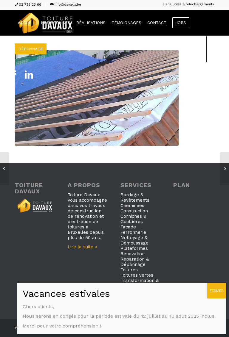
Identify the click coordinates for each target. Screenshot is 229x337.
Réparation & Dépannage (134, 261)
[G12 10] (224, 168)
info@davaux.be (68, 5)
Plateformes (134, 248)
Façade (128, 227)
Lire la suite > (83, 247)
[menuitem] (187, 4)
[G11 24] (4, 168)
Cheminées (132, 205)
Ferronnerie (133, 232)
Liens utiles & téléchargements (188, 4)
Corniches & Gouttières (133, 219)
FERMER (217, 291)
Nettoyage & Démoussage (134, 240)
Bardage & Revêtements (134, 197)
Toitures (129, 269)
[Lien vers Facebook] (13, 75)
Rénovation (132, 253)
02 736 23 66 (30, 5)
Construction (134, 211)
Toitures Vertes (136, 275)
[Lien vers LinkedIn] (28, 75)
